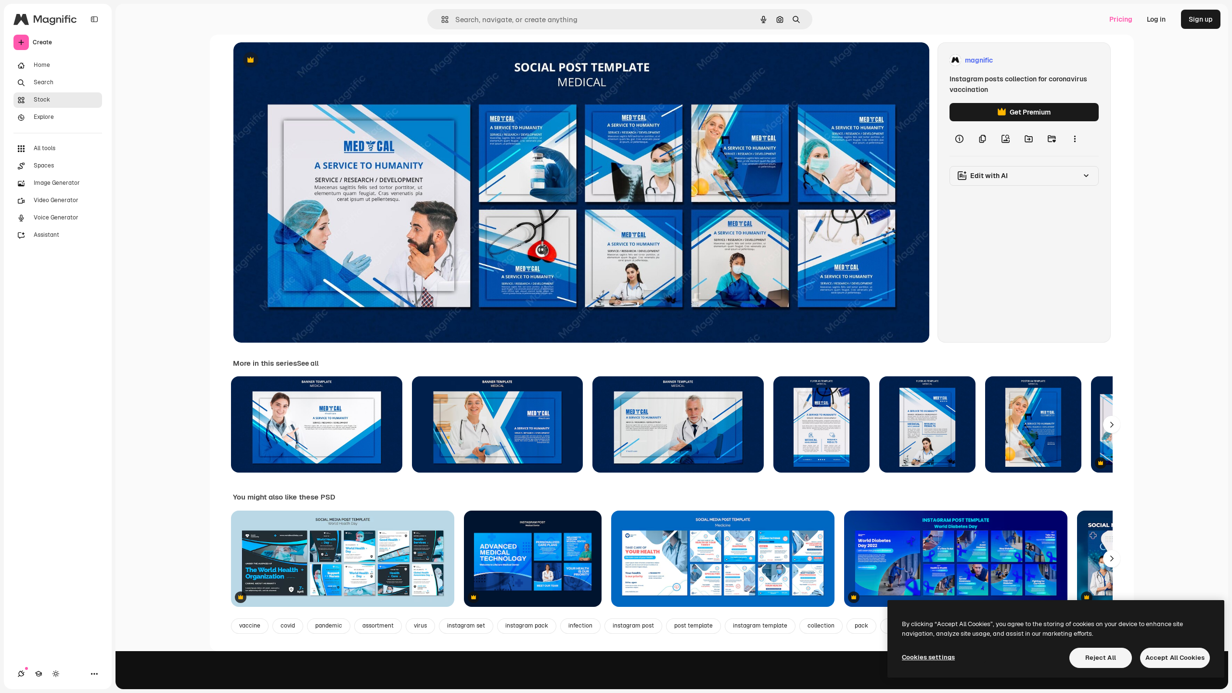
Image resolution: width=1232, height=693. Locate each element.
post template (693, 625)
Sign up (1201, 19)
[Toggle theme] (56, 673)
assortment (378, 625)
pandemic (328, 625)
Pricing (1120, 19)
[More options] (1074, 138)
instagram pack (526, 625)
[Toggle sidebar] (94, 19)
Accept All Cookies (1175, 658)
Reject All (1100, 658)
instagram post (633, 625)
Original (295, 60)
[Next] (1111, 424)
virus (420, 625)
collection (821, 625)
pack (861, 625)
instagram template (760, 625)
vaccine (249, 625)
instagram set (466, 625)
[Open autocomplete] (441, 19)
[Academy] (38, 673)
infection (580, 625)
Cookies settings (928, 657)
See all (308, 363)
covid (288, 625)
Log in (1156, 19)
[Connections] (21, 673)
